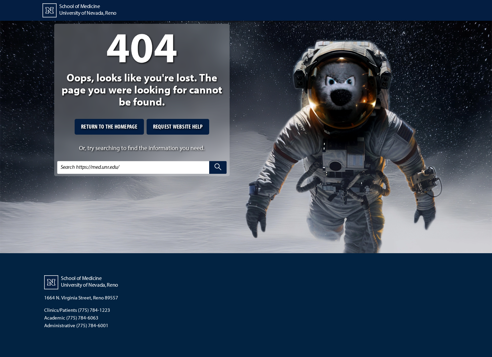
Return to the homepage (109, 126)
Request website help (178, 126)
